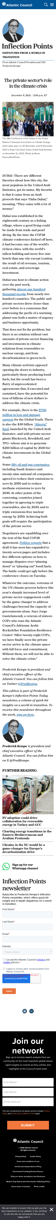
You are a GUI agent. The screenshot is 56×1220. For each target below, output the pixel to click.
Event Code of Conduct (20, 1186)
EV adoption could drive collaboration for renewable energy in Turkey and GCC (22, 821)
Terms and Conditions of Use (23, 1114)
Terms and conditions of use (28, 1161)
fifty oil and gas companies (30, 464)
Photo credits (39, 1186)
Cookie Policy (35, 1156)
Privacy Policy (20, 1156)
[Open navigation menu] (52, 4)
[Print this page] (24, 1011)
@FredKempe (27, 683)
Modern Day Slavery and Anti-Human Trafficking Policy (28, 1181)
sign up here (25, 714)
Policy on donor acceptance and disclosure (28, 1176)
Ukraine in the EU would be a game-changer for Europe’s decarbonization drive (23, 848)
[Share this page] (31, 1011)
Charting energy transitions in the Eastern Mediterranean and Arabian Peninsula (27, 834)
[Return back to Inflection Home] (28, 49)
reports (31, 542)
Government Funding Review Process (28, 1171)
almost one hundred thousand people (23, 291)
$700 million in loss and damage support (24, 414)
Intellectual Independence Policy (28, 1166)
